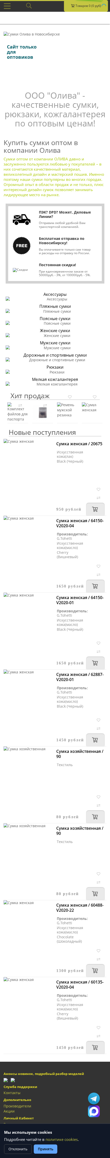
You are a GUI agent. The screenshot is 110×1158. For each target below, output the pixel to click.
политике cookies (62, 1139)
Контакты (12, 1092)
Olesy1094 (94, 1098)
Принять (45, 1149)
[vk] (13, 1079)
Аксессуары (55, 294)
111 (94, 1111)
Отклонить (17, 1149)
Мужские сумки (55, 343)
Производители (17, 1106)
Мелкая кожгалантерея (55, 379)
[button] (20, 396)
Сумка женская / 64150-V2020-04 (80, 523)
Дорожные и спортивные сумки (55, 355)
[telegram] (6, 1079)
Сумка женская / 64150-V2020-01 (80, 600)
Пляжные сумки (55, 306)
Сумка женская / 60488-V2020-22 (80, 908)
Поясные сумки (55, 318)
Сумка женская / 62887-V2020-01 (80, 677)
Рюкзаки (55, 367)
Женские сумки (55, 330)
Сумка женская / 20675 (79, 443)
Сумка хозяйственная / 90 (79, 754)
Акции (9, 1111)
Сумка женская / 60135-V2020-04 (80, 984)
